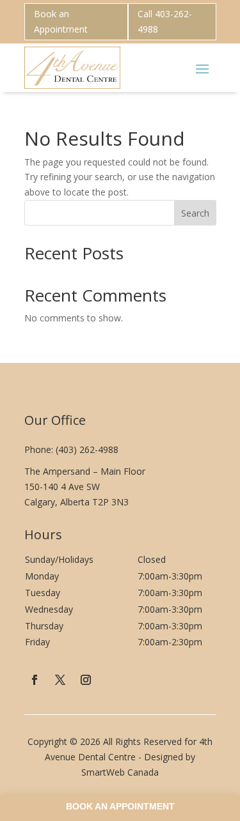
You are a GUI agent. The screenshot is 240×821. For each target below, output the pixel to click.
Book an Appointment (61, 21)
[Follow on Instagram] (86, 680)
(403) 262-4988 (87, 449)
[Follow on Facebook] (34, 680)
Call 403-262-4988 (165, 21)
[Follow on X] (60, 680)
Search (195, 213)
